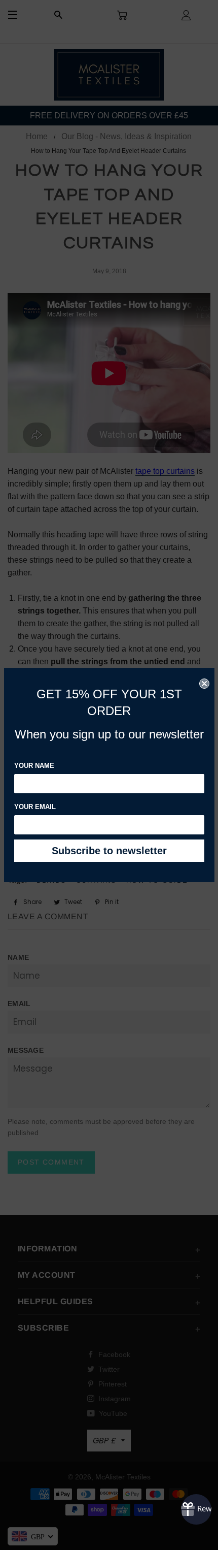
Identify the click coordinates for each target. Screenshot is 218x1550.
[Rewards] (196, 1509)
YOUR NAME (34, 765)
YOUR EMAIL (35, 807)
